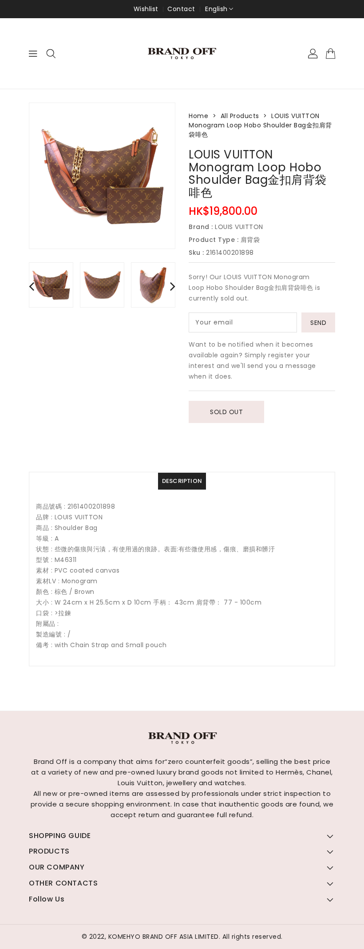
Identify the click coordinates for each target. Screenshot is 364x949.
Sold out (226, 411)
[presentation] (31, 286)
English (216, 8)
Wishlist (146, 8)
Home (198, 115)
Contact (181, 8)
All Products (240, 115)
